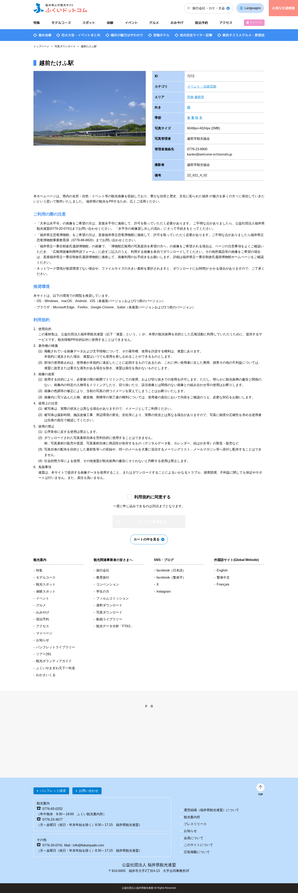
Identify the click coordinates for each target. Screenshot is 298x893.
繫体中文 (223, 577)
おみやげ (176, 22)
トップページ (41, 46)
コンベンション (107, 584)
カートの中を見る (147, 539)
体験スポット (46, 591)
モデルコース (61, 22)
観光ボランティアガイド (54, 661)
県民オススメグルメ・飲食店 (243, 35)
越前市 (199, 97)
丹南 (190, 97)
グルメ (154, 22)
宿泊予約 (201, 22)
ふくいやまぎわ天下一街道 (55, 668)
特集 (36, 22)
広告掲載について (197, 852)
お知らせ (42, 640)
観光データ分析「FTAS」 (115, 626)
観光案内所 (192, 817)
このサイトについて (198, 845)
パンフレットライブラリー (55, 647)
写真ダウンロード (65, 46)
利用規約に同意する (152, 497)
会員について (193, 838)
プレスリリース (195, 824)
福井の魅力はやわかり (127, 35)
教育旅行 (102, 577)
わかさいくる (46, 675)
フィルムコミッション (112, 598)
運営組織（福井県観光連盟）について (211, 810)
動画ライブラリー (109, 619)
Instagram (164, 591)
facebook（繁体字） (171, 577)
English (222, 570)
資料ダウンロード (109, 605)
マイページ (256, 22)
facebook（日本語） (171, 570)
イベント (131, 22)
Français (223, 584)
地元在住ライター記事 (196, 35)
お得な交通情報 (283, 8)
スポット (88, 22)
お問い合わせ (88, 790)
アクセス (225, 22)
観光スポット (46, 584)
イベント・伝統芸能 (201, 86)
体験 (110, 22)
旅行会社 (102, 570)
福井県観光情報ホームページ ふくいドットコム (60, 8)
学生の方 (102, 591)
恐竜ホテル (161, 35)
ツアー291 (43, 654)
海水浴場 (44, 35)
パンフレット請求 (53, 790)
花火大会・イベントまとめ (80, 35)
